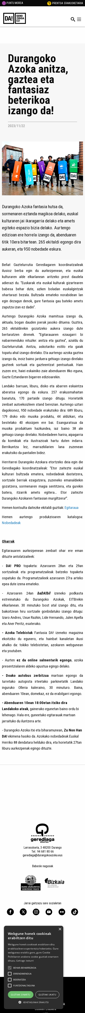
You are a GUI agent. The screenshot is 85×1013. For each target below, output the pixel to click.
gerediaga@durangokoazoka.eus (42, 855)
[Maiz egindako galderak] (49, 3)
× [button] (59, 929)
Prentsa (57, 3)
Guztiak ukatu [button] (47, 994)
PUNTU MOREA (14, 3)
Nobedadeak (11, 523)
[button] (10, 968)
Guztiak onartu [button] (20, 994)
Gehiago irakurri (25, 960)
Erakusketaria (73, 3)
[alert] (33, 967)
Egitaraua (71, 507)
